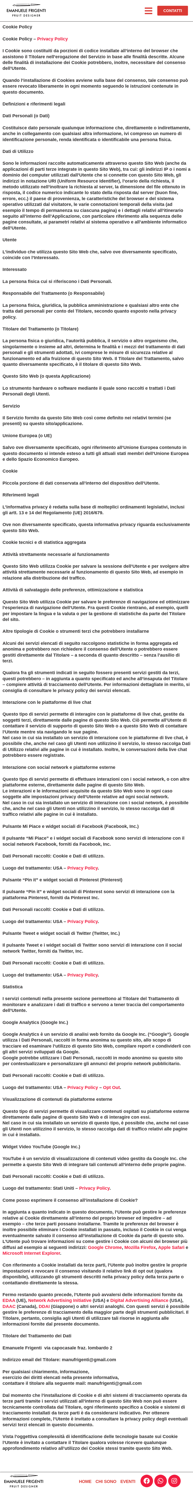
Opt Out (111, 1087)
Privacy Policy (52, 38)
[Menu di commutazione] (148, 11)
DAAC (9, 1306)
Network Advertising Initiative (59, 1300)
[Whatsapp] (160, 1481)
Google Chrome (105, 1247)
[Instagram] (174, 1481)
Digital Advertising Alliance (139, 1300)
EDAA (9, 1300)
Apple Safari (171, 1247)
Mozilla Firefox (140, 1247)
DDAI (44, 1306)
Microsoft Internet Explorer (31, 1253)
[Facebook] (146, 1481)
